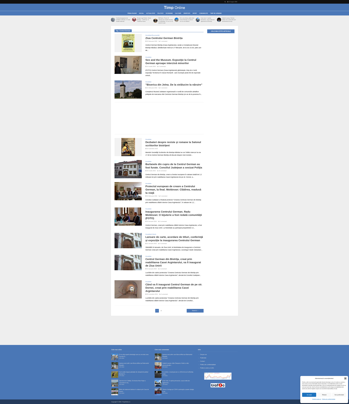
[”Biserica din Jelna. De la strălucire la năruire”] (128, 89)
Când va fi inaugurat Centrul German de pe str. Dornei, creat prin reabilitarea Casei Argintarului (173, 287)
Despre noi (203, 354)
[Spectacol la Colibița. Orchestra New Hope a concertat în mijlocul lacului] (114, 383)
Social (141, 13)
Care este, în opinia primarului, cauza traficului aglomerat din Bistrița (208, 19)
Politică (160, 13)
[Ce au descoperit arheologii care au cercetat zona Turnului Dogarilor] (114, 357)
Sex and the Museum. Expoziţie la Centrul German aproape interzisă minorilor (170, 62)
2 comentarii (163, 41)
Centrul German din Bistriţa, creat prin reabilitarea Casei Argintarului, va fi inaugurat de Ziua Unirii (173, 262)
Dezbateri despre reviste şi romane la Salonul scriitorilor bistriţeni (173, 144)
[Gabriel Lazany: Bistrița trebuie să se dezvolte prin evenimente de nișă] (219, 20)
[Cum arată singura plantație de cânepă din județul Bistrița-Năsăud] (114, 374)
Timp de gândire (216, 13)
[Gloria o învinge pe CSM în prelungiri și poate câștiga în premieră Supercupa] (158, 391)
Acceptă (309, 395)
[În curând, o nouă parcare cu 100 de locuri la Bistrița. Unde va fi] (158, 374)
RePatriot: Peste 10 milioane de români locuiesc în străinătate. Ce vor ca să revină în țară (165, 20)
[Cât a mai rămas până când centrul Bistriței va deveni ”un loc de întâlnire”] (176, 20)
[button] (345, 378)
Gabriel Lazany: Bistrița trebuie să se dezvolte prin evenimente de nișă (229, 19)
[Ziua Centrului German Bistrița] (128, 43)
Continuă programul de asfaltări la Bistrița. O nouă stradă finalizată (123, 19)
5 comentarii (163, 221)
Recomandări (156, 35)
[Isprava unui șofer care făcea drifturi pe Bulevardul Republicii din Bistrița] (114, 365)
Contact (202, 361)
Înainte (194, 310)
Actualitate (150, 13)
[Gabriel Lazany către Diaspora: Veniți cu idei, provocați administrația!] (158, 365)
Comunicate (203, 13)
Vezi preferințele (339, 395)
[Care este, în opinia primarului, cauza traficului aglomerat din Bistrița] (198, 20)
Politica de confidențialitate (328, 399)
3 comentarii (163, 196)
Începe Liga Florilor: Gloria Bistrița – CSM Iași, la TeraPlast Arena (144, 19)
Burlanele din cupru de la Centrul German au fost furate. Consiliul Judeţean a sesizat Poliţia (173, 166)
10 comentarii (163, 170)
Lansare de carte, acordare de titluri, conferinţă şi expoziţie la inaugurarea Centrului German (174, 239)
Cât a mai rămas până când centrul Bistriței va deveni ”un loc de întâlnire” (187, 19)
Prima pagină (132, 13)
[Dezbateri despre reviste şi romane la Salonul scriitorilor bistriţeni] (128, 147)
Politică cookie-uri (316, 399)
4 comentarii (163, 243)
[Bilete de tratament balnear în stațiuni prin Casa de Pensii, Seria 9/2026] (114, 391)
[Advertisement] (159, 118)
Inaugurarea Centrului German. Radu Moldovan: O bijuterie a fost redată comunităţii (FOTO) (173, 215)
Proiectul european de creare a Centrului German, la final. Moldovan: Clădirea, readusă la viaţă (173, 189)
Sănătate (186, 13)
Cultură (178, 13)
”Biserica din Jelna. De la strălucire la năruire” (173, 84)
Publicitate (203, 358)
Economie (169, 13)
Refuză (324, 395)
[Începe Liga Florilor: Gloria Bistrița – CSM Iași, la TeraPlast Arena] (134, 20)
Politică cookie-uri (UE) (207, 368)
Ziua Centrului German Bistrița (164, 38)
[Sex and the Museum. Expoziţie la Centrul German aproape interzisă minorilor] (128, 65)
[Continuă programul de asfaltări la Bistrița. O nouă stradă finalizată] (113, 20)
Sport (195, 13)
